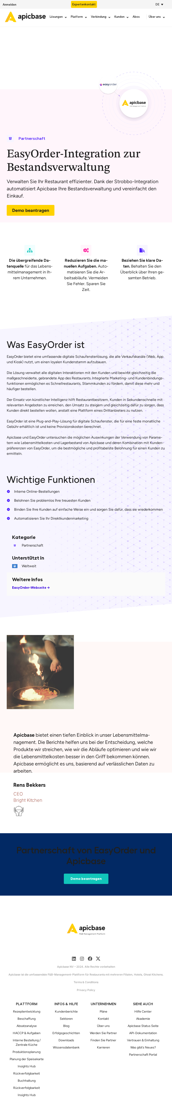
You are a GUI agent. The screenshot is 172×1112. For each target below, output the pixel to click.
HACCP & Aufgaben (27, 1033)
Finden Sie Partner (103, 1040)
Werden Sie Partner (103, 1033)
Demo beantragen (30, 210)
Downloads (66, 1040)
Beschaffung (26, 1019)
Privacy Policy (86, 990)
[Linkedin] (74, 958)
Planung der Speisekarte (27, 1059)
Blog (66, 1026)
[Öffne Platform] (85, 17)
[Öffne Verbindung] (109, 17)
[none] (160, 4)
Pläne (103, 1011)
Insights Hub (27, 1066)
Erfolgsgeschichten (66, 1033)
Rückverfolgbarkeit (26, 1073)
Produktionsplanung (27, 1052)
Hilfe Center (143, 1011)
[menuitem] (158, 4)
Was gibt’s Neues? (143, 1047)
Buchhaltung (27, 1081)
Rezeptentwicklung (26, 1011)
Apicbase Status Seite (143, 1026)
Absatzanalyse (27, 1026)
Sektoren (66, 1019)
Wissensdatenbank (66, 1047)
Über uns (103, 1026)
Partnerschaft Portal (143, 1055)
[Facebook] (90, 958)
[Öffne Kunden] (127, 17)
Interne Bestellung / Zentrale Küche (27, 1042)
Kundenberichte (66, 1011)
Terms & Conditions (86, 982)
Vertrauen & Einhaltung (143, 1040)
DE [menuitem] (157, 4)
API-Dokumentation (143, 1033)
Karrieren (103, 1047)
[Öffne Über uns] (163, 17)
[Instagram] (82, 958)
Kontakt (103, 1019)
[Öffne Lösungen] (65, 17)
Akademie (143, 1019)
